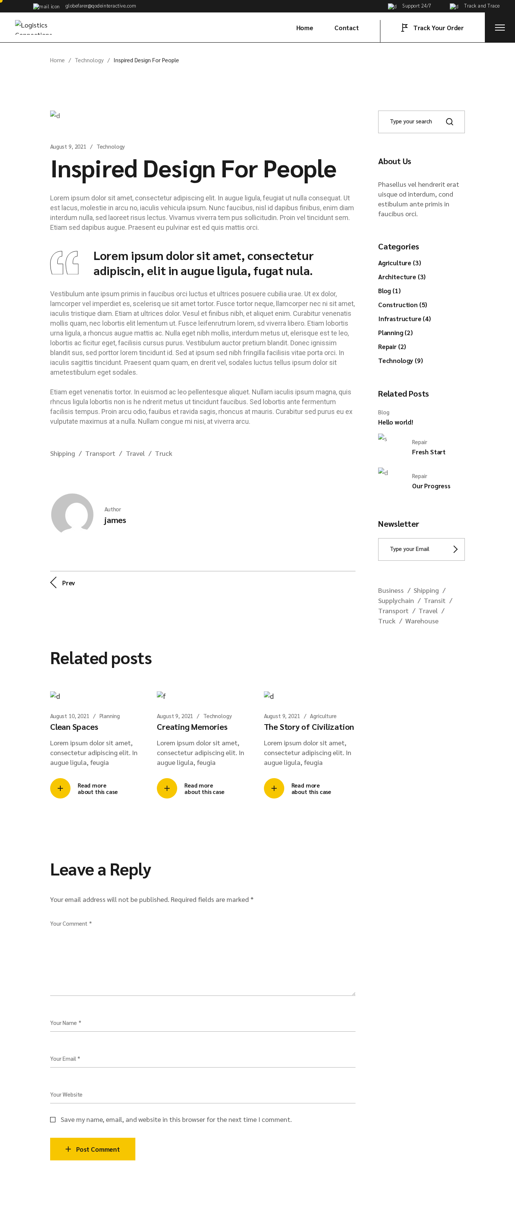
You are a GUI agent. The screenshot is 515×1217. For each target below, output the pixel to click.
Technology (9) (400, 360)
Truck (163, 453)
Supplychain (396, 600)
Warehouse (421, 620)
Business (391, 590)
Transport (100, 453)
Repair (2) (392, 346)
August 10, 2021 (69, 715)
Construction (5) (402, 304)
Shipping (62, 453)
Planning (110, 715)
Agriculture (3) (399, 262)
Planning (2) (395, 332)
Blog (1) (389, 290)
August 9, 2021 (68, 146)
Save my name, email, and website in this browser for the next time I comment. (176, 1119)
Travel (135, 453)
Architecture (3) (402, 276)
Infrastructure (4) (404, 318)
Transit (435, 600)
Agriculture (323, 715)
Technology (89, 59)
